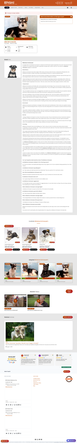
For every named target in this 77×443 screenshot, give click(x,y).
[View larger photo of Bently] (19, 229)
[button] (72, 360)
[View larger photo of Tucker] (36, 229)
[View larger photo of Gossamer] (54, 229)
